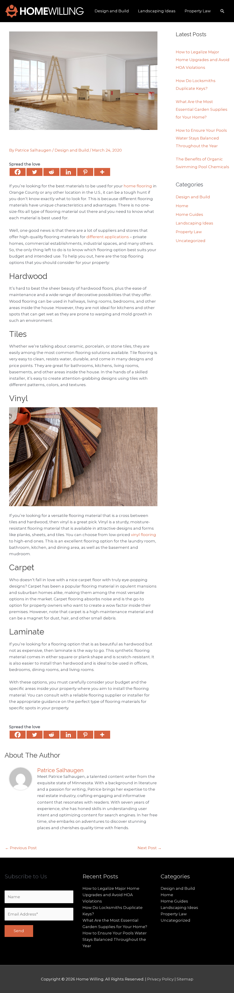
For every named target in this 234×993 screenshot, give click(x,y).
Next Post (150, 848)
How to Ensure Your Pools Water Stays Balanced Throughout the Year (201, 138)
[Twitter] (35, 172)
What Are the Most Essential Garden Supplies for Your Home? (201, 109)
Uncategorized (190, 240)
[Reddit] (51, 172)
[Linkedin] (68, 172)
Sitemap (185, 979)
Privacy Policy (161, 979)
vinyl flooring (143, 534)
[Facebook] (18, 172)
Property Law (189, 232)
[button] (222, 10)
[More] (102, 172)
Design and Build (72, 150)
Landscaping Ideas (194, 223)
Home (182, 206)
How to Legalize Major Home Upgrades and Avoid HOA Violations (202, 60)
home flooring (138, 186)
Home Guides (189, 214)
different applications (107, 237)
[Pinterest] (85, 172)
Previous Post (21, 848)
